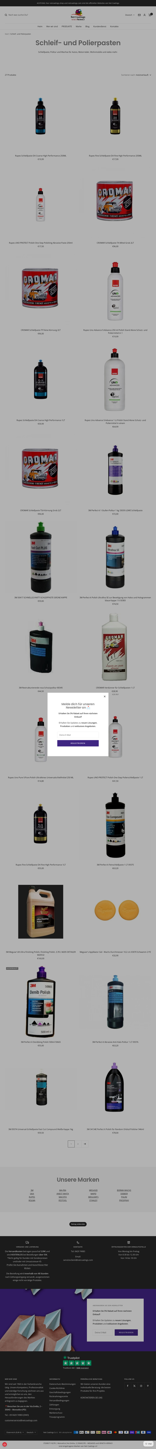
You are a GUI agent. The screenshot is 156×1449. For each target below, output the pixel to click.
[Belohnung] (4, 1444)
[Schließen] (105, 696)
